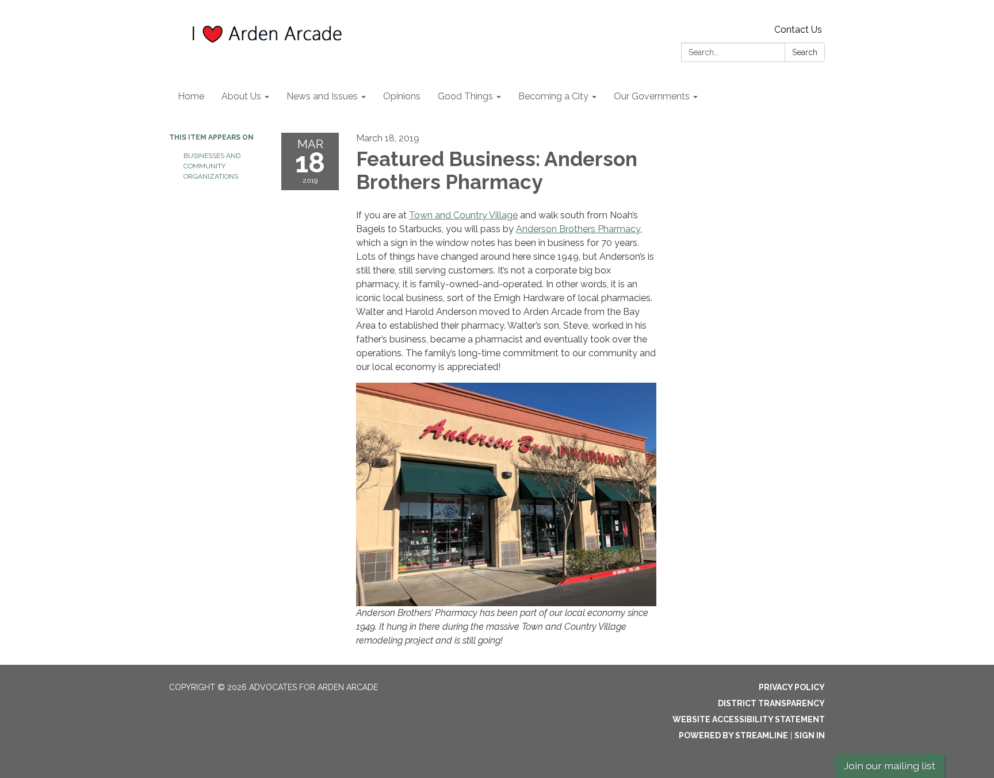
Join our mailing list (889, 766)
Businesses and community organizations (211, 166)
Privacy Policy (792, 687)
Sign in (809, 735)
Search (804, 52)
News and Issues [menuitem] (322, 96)
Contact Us (798, 29)
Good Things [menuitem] (465, 96)
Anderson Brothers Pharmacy (578, 229)
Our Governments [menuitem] (652, 96)
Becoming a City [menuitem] (553, 96)
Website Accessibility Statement (748, 719)
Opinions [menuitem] (401, 96)
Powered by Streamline (733, 735)
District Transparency (771, 703)
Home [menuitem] (191, 96)
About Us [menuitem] (241, 96)
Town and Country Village (463, 215)
